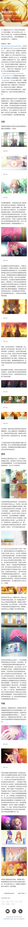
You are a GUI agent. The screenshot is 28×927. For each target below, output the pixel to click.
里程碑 (8, 904)
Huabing (21, 919)
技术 (12, 901)
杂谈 (16, 901)
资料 (3, 904)
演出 (8, 8)
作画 (3, 901)
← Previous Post (9, 893)
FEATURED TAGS (5, 898)
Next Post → (22, 893)
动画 (3, 8)
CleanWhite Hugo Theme (10, 919)
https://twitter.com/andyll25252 (11, 46)
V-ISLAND (4, 2)
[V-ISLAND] (20, 911)
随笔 (13, 904)
